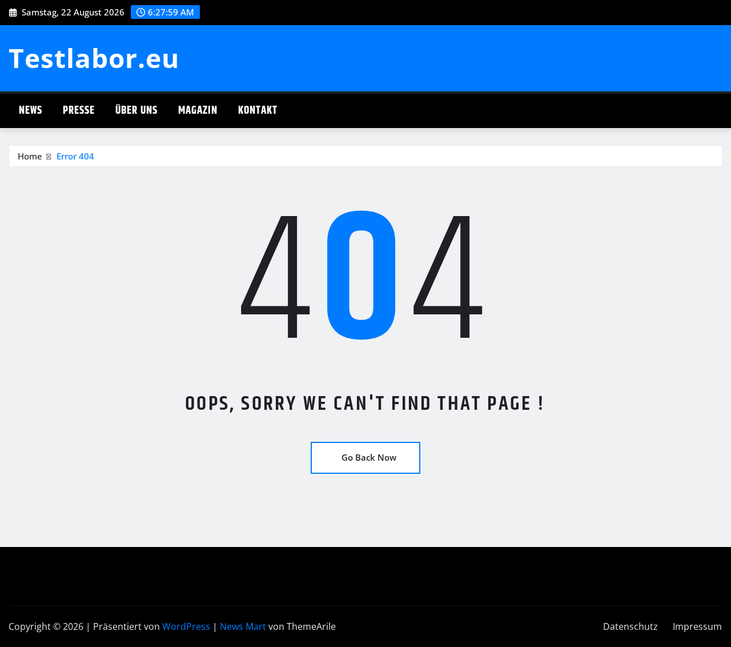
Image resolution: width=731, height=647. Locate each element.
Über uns (136, 110)
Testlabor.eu (94, 57)
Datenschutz (630, 626)
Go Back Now (369, 457)
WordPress (186, 626)
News (30, 110)
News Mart (243, 626)
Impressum (697, 626)
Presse (79, 110)
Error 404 (75, 156)
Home (30, 156)
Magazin (198, 110)
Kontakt (258, 110)
